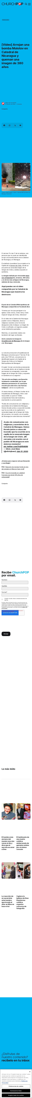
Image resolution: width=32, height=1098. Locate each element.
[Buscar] (26, 4)
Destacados (5, 20)
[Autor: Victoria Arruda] (4, 817)
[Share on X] (15, 125)
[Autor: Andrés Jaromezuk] (6, 817)
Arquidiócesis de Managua (11, 341)
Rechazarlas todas (16, 1090)
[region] (16, 1083)
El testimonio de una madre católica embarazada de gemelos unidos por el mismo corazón (22, 843)
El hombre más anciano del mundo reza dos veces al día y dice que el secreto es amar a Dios (8, 843)
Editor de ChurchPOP (10, 102)
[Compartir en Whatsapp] (9, 125)
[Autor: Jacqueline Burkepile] (19, 817)
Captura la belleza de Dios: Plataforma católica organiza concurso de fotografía (22, 902)
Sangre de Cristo (15, 265)
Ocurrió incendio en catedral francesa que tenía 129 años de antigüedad (13, 475)
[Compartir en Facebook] (4, 125)
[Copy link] (20, 125)
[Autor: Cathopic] (19, 876)
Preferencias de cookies (16, 1086)
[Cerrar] (30, 1072)
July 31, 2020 (22, 451)
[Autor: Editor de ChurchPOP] (3, 103)
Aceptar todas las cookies (16, 1095)
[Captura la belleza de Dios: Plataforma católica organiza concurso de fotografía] (23, 870)
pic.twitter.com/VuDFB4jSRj (16, 446)
